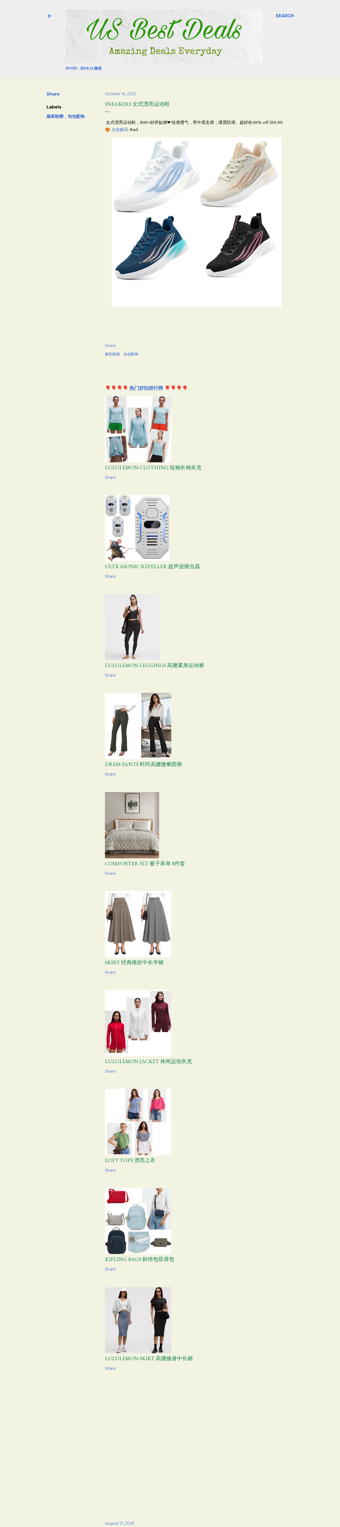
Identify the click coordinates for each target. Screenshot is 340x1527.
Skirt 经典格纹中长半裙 (134, 962)
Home (71, 68)
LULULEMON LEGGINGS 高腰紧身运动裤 (154, 665)
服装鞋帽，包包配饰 (65, 116)
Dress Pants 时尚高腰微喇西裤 (143, 764)
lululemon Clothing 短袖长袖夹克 (153, 467)
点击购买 (119, 129)
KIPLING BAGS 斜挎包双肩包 (139, 1259)
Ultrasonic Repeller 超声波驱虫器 (152, 566)
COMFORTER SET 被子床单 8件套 (145, 863)
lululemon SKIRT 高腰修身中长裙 (149, 1358)
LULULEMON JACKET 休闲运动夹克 (148, 1061)
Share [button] (53, 94)
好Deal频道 (91, 68)
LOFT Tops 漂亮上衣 (130, 1160)
